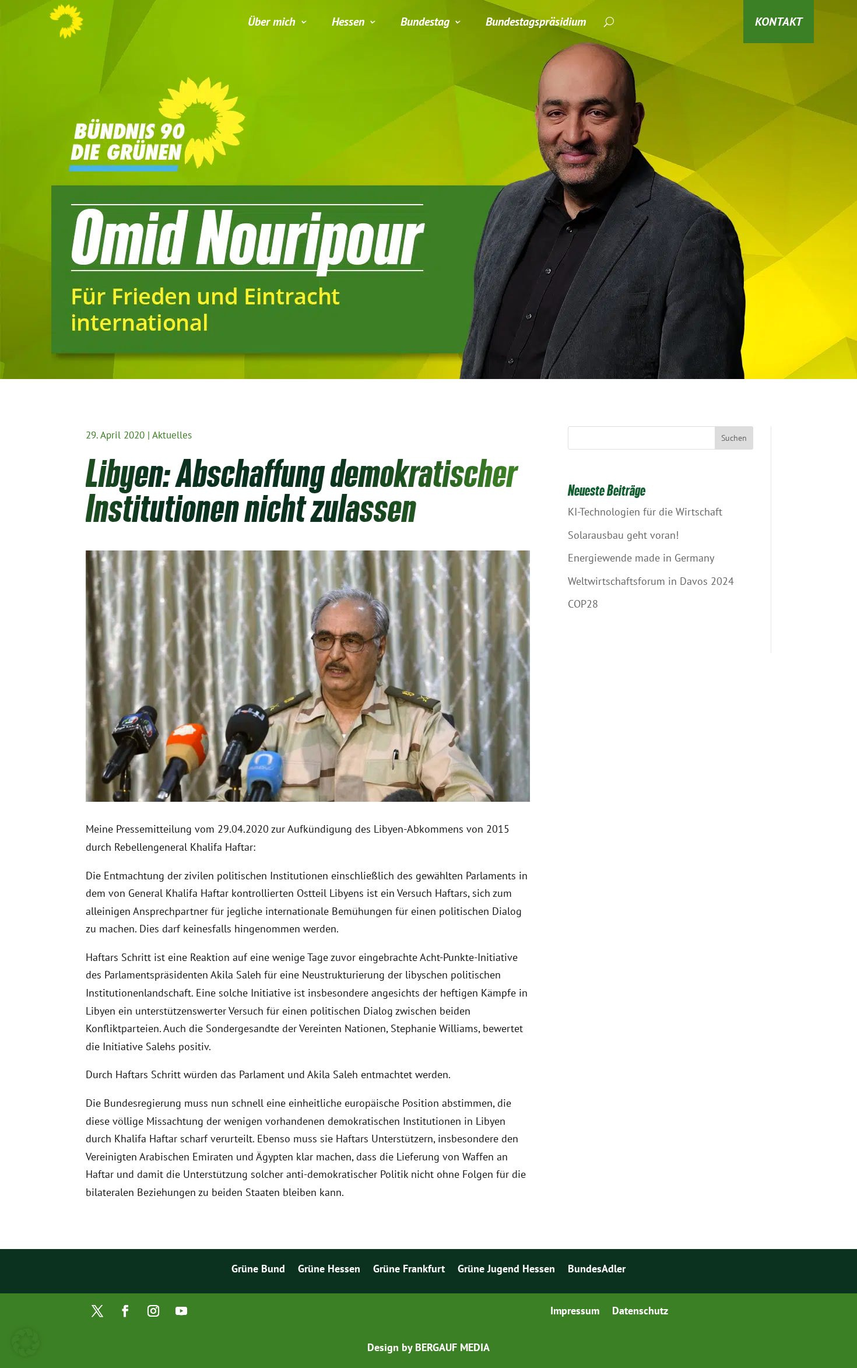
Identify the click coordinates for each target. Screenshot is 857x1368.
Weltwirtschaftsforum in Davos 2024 (651, 581)
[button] (25, 1342)
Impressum (574, 1312)
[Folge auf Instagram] (153, 1311)
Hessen (348, 21)
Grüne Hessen (329, 1270)
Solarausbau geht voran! (623, 535)
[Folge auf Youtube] (181, 1311)
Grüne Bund (258, 1270)
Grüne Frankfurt (409, 1270)
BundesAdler (597, 1270)
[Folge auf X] (97, 1311)
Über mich (272, 21)
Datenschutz (640, 1312)
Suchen (734, 438)
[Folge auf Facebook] (125, 1311)
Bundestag (425, 21)
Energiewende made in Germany (641, 557)
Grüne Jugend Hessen (506, 1270)
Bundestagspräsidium (536, 21)
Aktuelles (172, 435)
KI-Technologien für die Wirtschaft (645, 511)
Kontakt (778, 21)
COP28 (583, 604)
